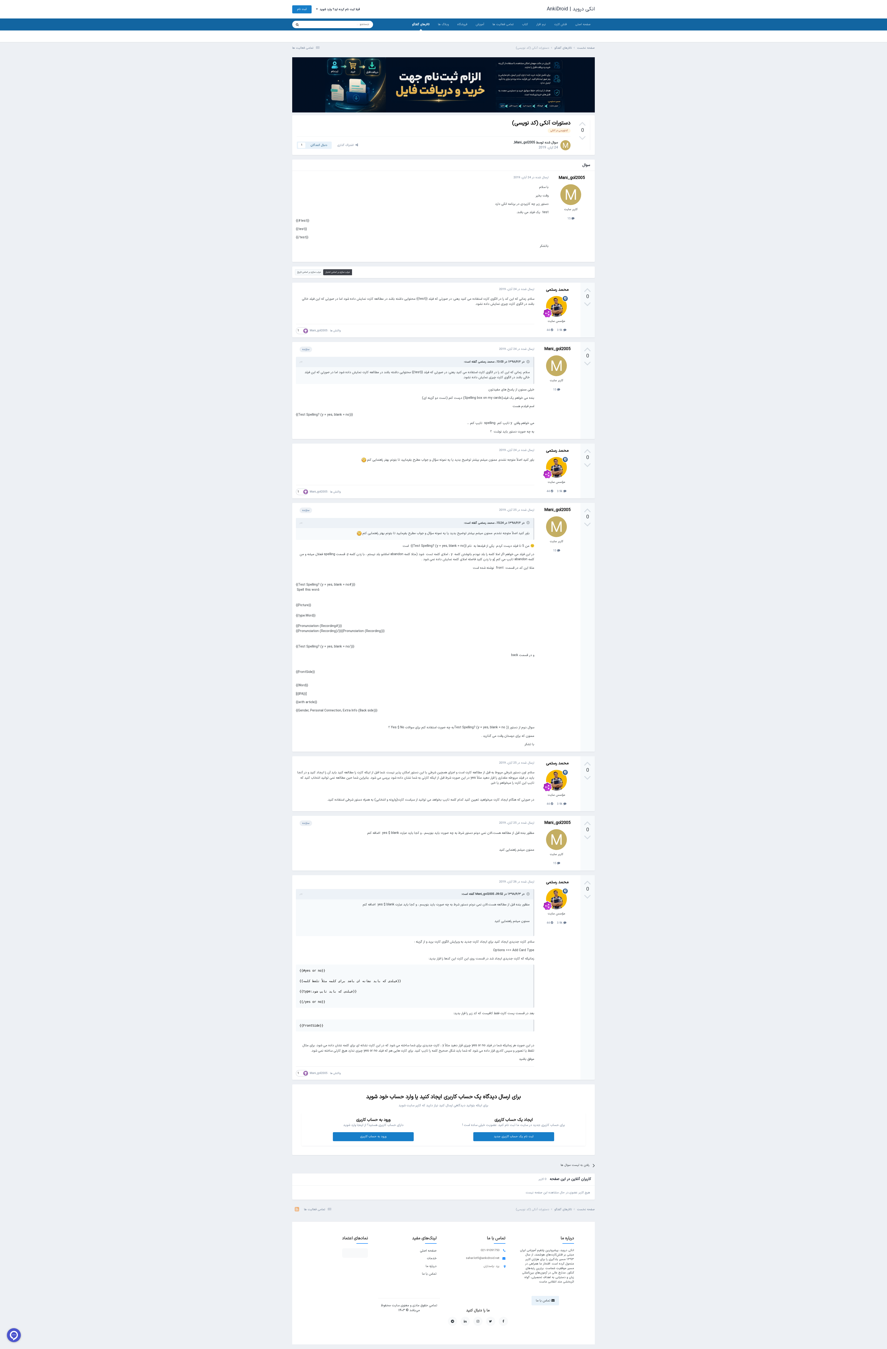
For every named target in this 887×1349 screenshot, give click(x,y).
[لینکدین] (465, 1321)
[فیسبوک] (503, 1321)
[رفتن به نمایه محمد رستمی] (556, 306)
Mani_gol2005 (524, 142)
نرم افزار (541, 24)
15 (569, 218)
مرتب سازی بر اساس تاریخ (309, 272)
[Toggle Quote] (528, 361)
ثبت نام (302, 9)
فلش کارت (560, 24)
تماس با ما (429, 1273)
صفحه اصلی (583, 24)
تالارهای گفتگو (421, 24)
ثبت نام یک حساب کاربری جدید (514, 1136)
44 (549, 330)
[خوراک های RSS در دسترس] (297, 1210)
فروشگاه (462, 24)
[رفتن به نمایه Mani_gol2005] (565, 145)
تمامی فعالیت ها (503, 24)
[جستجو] (297, 24)
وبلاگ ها (443, 24)
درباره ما (431, 1266)
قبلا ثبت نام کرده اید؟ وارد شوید (339, 9)
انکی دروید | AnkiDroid (571, 9)
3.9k (560, 330)
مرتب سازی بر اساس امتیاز (337, 272)
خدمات (432, 1258)
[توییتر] (490, 1321)
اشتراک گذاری (346, 145)
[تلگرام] (452, 1321)
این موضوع (315, 24)
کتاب (525, 24)
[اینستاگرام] (478, 1321)
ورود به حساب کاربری (373, 1136)
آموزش (480, 24)
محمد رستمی (557, 290)
